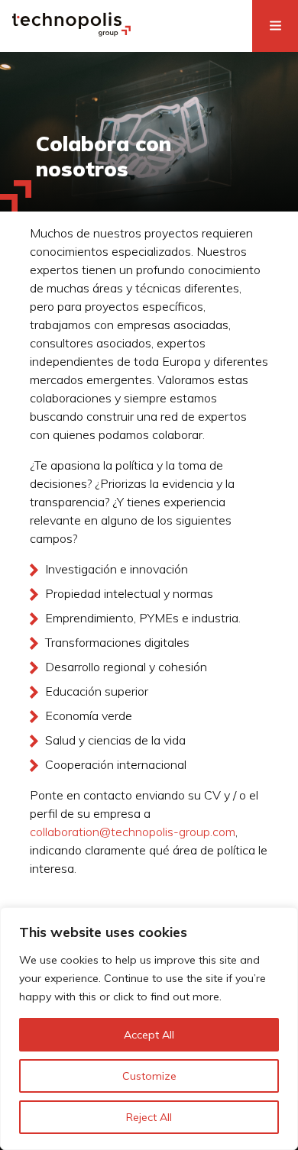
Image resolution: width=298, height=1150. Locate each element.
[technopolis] (71, 32)
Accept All (149, 1035)
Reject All (149, 1117)
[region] (149, 1028)
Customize (149, 1076)
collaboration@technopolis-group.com (132, 831)
